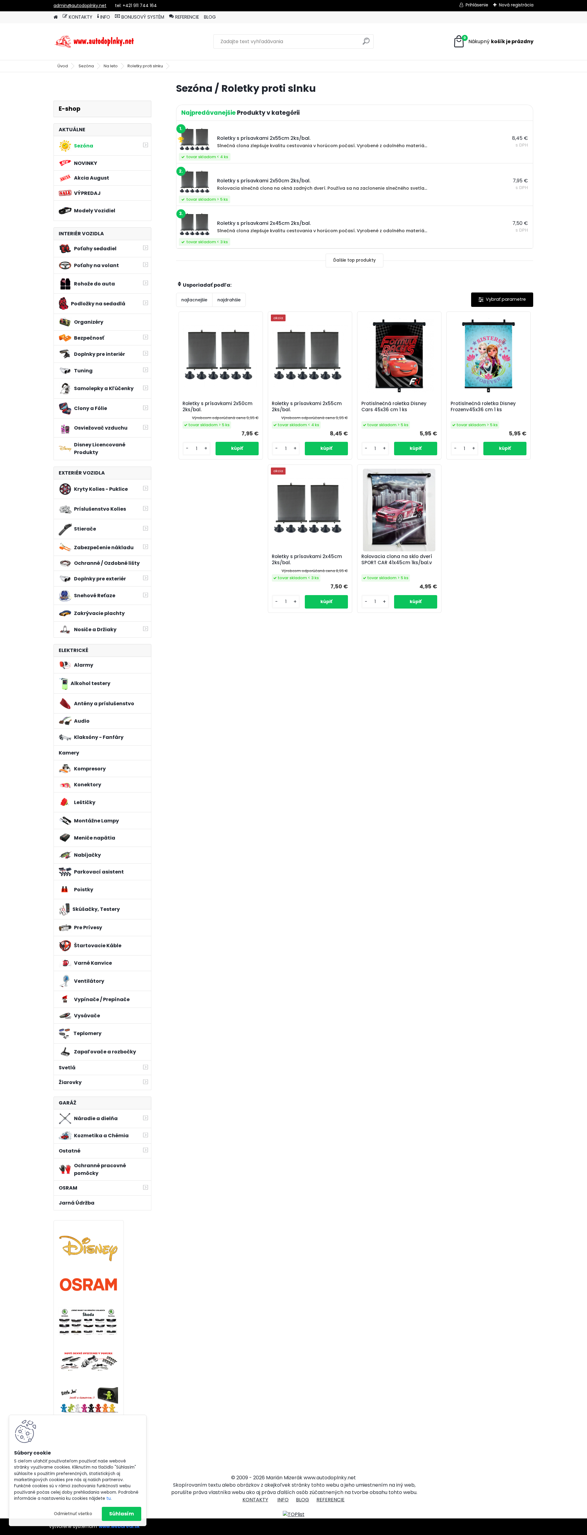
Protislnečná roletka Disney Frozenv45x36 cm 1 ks (483, 407)
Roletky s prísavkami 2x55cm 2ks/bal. (307, 407)
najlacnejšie (194, 300)
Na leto (111, 66)
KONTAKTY (80, 17)
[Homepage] (56, 17)
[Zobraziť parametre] (502, 299)
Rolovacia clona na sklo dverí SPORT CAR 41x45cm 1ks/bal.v (396, 559)
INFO (105, 17)
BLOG (210, 17)
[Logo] (96, 41)
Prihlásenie (477, 5)
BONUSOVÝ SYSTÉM (142, 17)
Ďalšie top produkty (354, 260)
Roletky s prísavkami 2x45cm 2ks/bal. (307, 559)
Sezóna (86, 66)
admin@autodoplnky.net (80, 5)
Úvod (62, 66)
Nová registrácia (516, 5)
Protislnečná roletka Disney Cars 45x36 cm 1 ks (393, 407)
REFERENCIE (187, 17)
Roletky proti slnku (145, 66)
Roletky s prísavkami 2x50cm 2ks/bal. (218, 407)
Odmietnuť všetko (73, 1514)
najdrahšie (229, 300)
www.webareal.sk (119, 1526)
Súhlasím (121, 1513)
